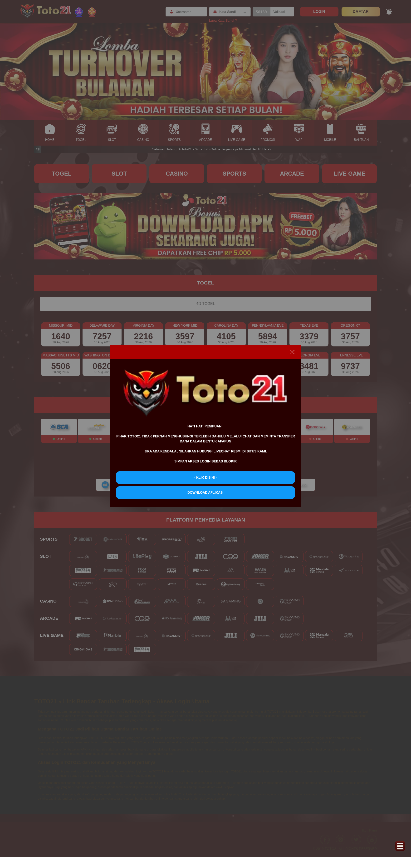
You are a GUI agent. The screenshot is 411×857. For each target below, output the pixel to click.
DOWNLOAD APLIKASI (205, 492)
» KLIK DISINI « (205, 477)
